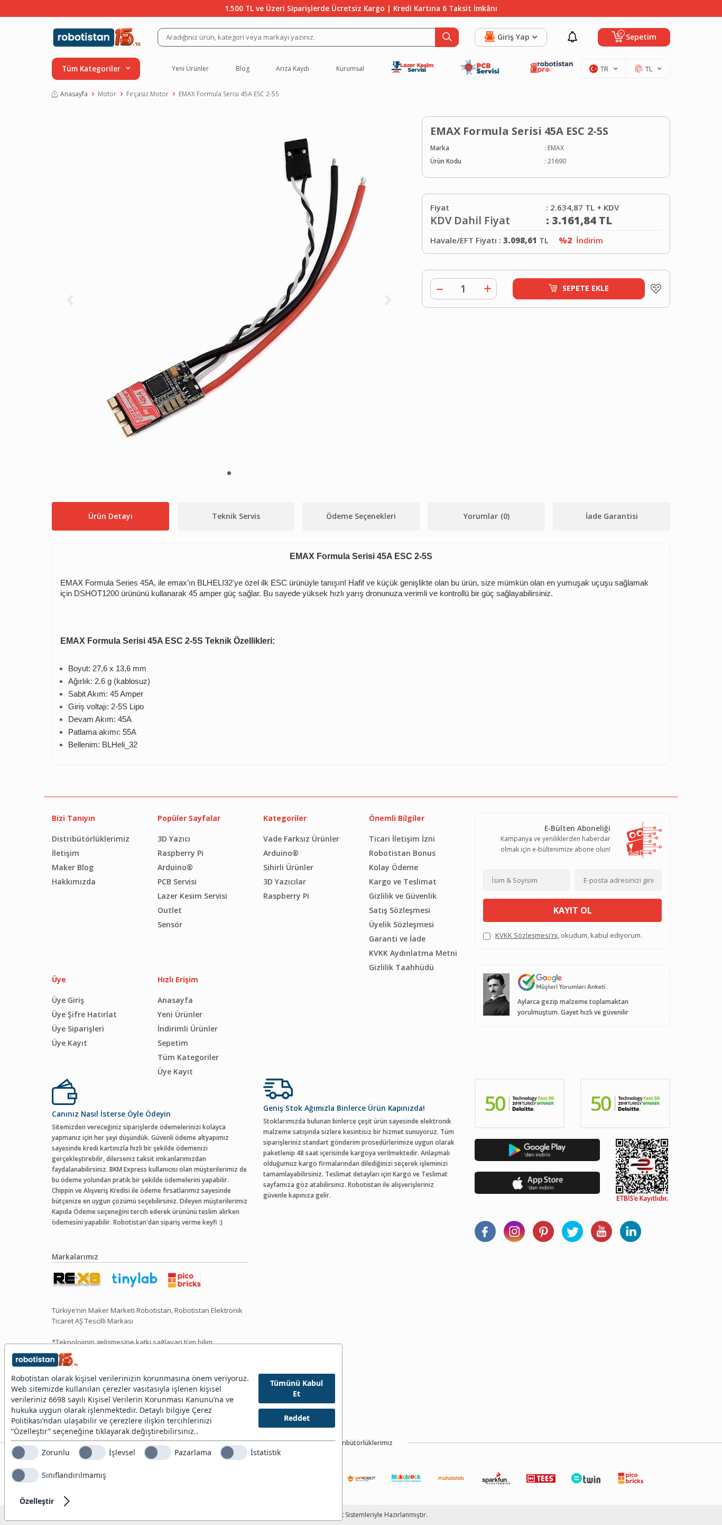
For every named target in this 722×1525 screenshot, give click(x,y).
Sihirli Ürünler (288, 867)
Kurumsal (350, 69)
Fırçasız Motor (147, 93)
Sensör (170, 924)
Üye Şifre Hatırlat (84, 1014)
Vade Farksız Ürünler (301, 839)
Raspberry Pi (180, 853)
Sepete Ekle (585, 288)
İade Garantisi (612, 516)
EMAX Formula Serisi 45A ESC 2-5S (229, 93)
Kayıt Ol (572, 910)
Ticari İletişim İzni (402, 839)
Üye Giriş (68, 1000)
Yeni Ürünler (190, 69)
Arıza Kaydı (292, 69)
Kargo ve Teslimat (403, 881)
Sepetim (173, 1043)
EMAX (556, 147)
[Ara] (447, 37)
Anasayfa (74, 93)
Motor (107, 93)
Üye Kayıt (69, 1043)
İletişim (65, 853)
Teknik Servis (236, 516)
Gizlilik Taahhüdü (401, 967)
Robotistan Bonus (402, 853)
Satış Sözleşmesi (399, 910)
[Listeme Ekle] (653, 288)
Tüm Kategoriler (188, 1057)
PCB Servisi (177, 881)
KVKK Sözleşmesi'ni (526, 935)
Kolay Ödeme (393, 867)
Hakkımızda (74, 881)
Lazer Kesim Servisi (192, 896)
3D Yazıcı (174, 839)
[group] (229, 288)
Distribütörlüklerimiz (90, 839)
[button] (229, 473)
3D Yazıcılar (284, 881)
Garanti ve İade (397, 939)
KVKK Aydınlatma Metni (413, 953)
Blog (242, 69)
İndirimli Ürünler (188, 1029)
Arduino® (175, 867)
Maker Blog (73, 867)
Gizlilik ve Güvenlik (403, 896)
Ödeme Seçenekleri (361, 516)
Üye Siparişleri (78, 1029)
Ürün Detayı (110, 516)
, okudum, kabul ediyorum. (568, 935)
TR (604, 69)
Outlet (170, 910)
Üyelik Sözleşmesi (401, 924)
